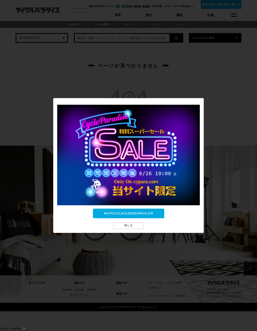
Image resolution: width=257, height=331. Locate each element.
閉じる (128, 225)
